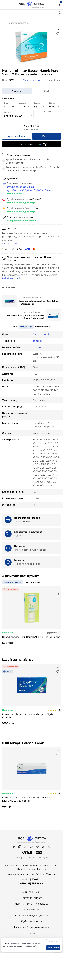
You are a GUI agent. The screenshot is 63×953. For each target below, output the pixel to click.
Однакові (17, 91)
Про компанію (31, 909)
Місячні (37, 347)
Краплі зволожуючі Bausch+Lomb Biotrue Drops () (31, 161)
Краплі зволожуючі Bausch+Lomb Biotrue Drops (31, 637)
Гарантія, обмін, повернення (31, 927)
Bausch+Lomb (41, 334)
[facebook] (14, 845)
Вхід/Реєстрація (11, 278)
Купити (46, 136)
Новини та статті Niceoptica (31, 903)
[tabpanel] (31, 618)
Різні (46, 91)
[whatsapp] (49, 845)
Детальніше (9, 243)
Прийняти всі (53, 948)
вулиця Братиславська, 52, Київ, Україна (31, 874)
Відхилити (53, 942)
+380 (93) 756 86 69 (31, 883)
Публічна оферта (31, 921)
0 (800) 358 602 (31, 879)
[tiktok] (32, 845)
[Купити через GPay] (31, 144)
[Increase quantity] (57, 114)
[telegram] (38, 845)
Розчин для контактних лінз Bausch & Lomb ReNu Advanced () (32, 169)
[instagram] (20, 845)
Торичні (37, 340)
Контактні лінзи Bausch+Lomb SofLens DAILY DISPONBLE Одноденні (29, 799)
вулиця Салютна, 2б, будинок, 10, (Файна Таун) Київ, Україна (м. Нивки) (31, 867)
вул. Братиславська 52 (20, 186)
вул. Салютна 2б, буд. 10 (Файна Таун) (29, 190)
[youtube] (26, 845)
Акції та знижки (31, 892)
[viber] (43, 845)
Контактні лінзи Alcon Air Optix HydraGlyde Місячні (27, 716)
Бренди (31, 933)
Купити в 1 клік (16, 136)
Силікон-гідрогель (19, 23)
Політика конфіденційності (31, 915)
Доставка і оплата (31, 897)
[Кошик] (58, 5)
